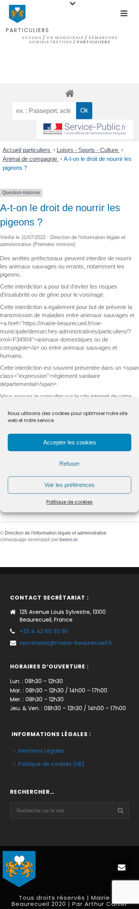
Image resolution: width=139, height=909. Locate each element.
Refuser (69, 463)
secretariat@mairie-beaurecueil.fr (66, 642)
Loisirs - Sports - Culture (88, 150)
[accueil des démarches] (69, 93)
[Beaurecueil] (19, 868)
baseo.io (68, 539)
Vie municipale (65, 38)
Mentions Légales (41, 751)
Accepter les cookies (69, 442)
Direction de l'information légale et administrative (56, 533)
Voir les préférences (69, 485)
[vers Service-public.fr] (85, 129)
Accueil (32, 38)
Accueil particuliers (27, 150)
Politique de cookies (69, 502)
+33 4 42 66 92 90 (44, 631)
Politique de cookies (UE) (51, 764)
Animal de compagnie (31, 158)
